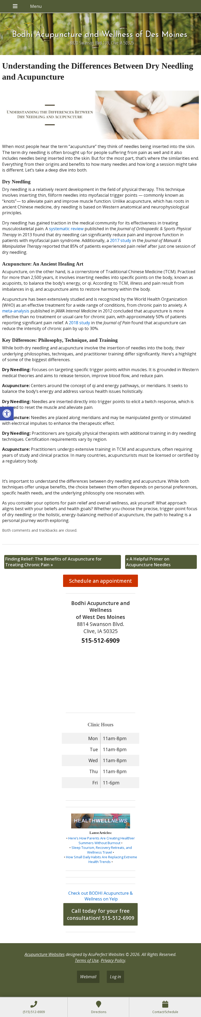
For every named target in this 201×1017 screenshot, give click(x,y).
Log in (115, 977)
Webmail (88, 977)
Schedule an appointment (100, 580)
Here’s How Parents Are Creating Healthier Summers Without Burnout (101, 840)
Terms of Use (87, 960)
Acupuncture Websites (45, 954)
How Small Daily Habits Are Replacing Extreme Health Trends (101, 859)
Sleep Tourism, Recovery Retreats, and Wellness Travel (101, 850)
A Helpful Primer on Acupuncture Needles (148, 562)
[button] (7, 413)
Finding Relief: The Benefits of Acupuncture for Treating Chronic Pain (53, 562)
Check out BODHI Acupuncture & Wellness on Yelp (100, 896)
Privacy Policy (113, 960)
